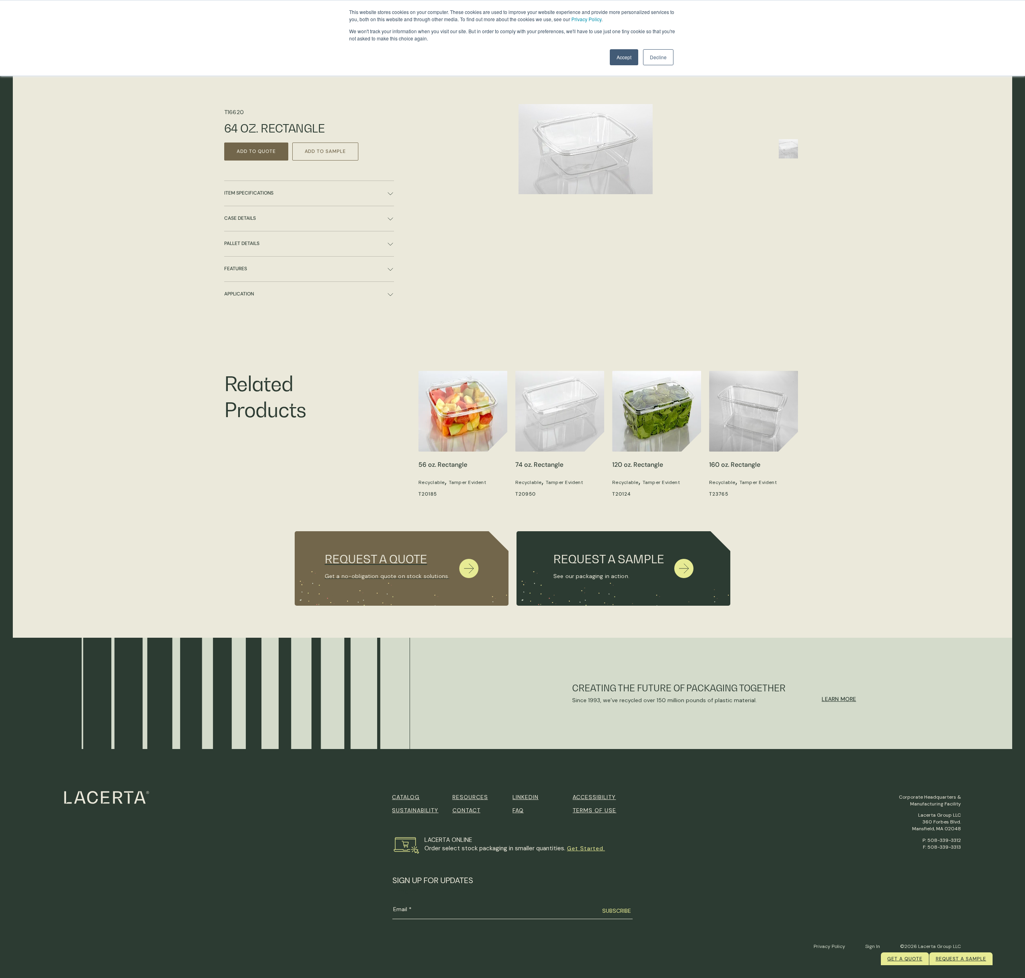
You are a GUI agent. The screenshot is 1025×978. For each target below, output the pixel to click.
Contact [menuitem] (466, 810)
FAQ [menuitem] (518, 810)
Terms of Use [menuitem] (594, 810)
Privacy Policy (586, 19)
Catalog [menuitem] (406, 797)
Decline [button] (658, 57)
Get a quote (904, 959)
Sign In (872, 946)
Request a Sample (961, 959)
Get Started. (586, 848)
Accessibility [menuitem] (594, 797)
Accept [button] (624, 57)
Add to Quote (256, 151)
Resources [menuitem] (470, 797)
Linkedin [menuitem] (525, 797)
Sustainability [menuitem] (415, 810)
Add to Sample (325, 151)
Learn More (839, 699)
